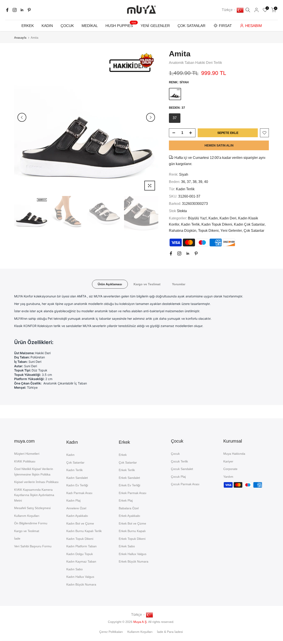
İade (17, 538)
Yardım (228, 476)
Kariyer (228, 461)
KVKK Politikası (24, 461)
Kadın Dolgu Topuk (79, 554)
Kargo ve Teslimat (147, 284)
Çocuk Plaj (178, 476)
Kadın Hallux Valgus (80, 576)
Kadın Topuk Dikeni (216, 224)
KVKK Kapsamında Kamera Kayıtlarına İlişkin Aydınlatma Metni (34, 495)
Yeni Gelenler (231, 230)
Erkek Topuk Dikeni (132, 538)
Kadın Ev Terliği (77, 485)
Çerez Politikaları (111, 631)
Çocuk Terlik (179, 461)
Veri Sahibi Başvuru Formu (33, 546)
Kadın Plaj (73, 500)
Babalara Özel (129, 508)
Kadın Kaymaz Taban (81, 561)
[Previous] (21, 117)
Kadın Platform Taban (81, 546)
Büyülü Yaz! (197, 218)
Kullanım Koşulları (26, 515)
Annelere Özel (76, 508)
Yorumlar (178, 284)
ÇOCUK (67, 26)
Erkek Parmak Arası (132, 493)
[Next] (150, 117)
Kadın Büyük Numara (81, 584)
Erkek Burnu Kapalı (132, 531)
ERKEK (27, 26)
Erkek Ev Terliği (129, 485)
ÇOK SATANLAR (191, 26)
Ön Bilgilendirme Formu (30, 523)
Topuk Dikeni (208, 230)
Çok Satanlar (254, 230)
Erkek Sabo (127, 546)
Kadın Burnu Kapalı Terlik (84, 531)
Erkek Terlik (127, 470)
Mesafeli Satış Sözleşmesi (32, 508)
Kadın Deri (228, 218)
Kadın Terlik (185, 189)
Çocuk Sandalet (182, 469)
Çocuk (175, 453)
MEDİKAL (90, 26)
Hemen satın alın (219, 145)
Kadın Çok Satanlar (249, 224)
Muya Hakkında (234, 453)
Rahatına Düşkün (182, 230)
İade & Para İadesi (170, 631)
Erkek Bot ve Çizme (132, 523)
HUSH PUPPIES (120, 25)
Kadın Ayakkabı (77, 515)
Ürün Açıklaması (110, 284)
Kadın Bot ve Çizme (80, 523)
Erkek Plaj (126, 500)
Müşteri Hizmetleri (26, 453)
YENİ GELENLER (155, 26)
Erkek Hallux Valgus (132, 554)
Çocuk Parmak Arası (185, 484)
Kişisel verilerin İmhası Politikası (36, 482)
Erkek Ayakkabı (129, 515)
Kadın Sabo (74, 569)
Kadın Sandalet (77, 477)
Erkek (123, 454)
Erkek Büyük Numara (133, 561)
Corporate (230, 469)
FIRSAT (225, 26)
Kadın (213, 218)
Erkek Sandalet (129, 477)
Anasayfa (20, 37)
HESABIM (253, 26)
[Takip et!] (7, 10)
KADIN (47, 26)
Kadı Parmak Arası (79, 493)
